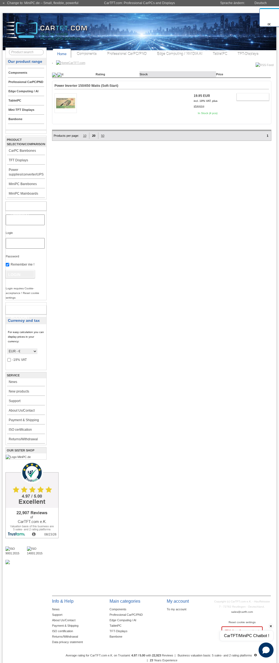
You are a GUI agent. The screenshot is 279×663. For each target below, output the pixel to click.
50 (102, 135)
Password (12, 256)
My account (20, 207)
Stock (144, 74)
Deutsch (260, 3)
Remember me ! (22, 264)
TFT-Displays (248, 54)
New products (19, 391)
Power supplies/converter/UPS (26, 172)
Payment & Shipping (24, 420)
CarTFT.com (76, 62)
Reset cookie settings (242, 622)
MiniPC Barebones (23, 184)
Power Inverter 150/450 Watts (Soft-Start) (86, 86)
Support (14, 401)
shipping (199, 106)
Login (9, 232)
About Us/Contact (22, 410)
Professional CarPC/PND (127, 54)
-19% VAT (19, 360)
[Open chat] (266, 650)
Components (87, 54)
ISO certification (20, 430)
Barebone (116, 636)
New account (20, 311)
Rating (100, 74)
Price (219, 74)
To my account (176, 609)
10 (84, 135)
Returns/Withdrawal (23, 439)
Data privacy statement (67, 642)
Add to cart (250, 97)
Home (61, 54)
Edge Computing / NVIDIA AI (179, 54)
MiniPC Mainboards (23, 193)
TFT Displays (18, 160)
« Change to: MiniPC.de (40, 3)
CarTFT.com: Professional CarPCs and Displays (139, 3)
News (13, 382)
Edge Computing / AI (123, 620)
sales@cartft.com (242, 611)
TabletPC (220, 54)
